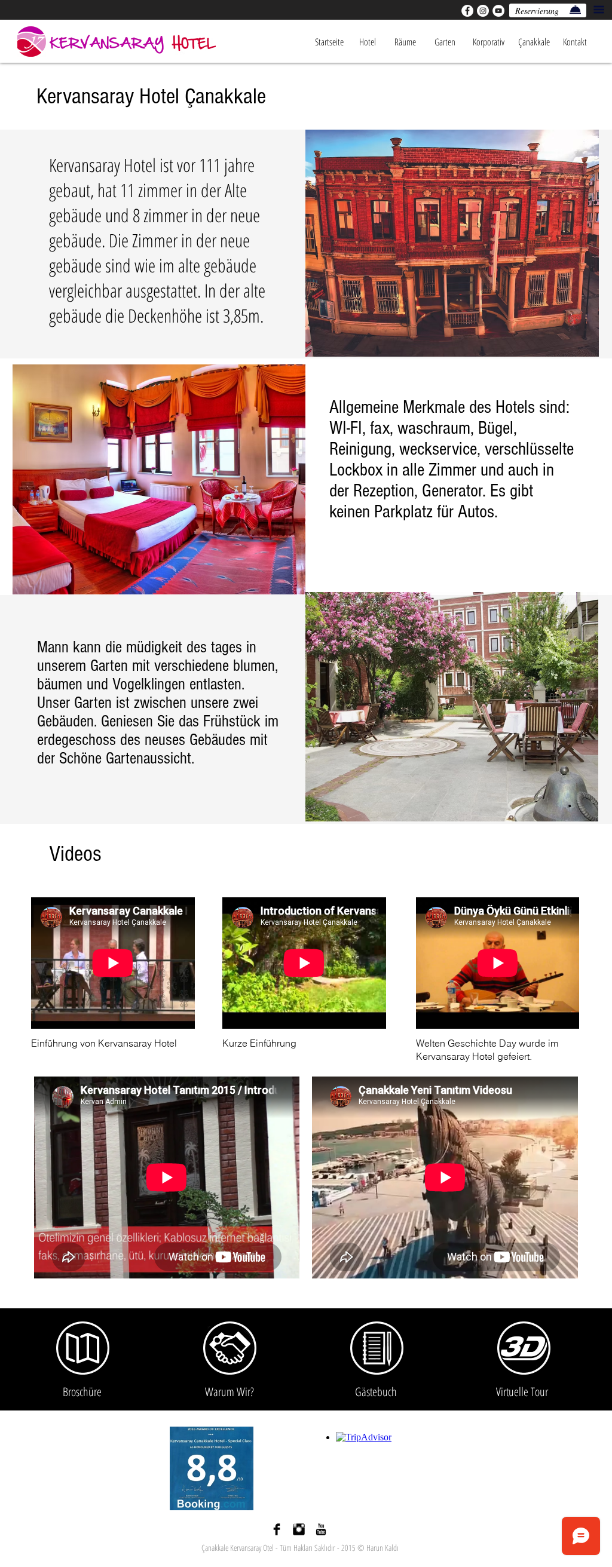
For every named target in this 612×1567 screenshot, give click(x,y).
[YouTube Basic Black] (321, 1529)
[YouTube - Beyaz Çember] (498, 11)
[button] (599, 9)
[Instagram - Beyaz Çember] (483, 11)
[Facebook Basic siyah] (277, 1529)
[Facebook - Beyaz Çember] (467, 11)
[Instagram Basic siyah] (299, 1529)
